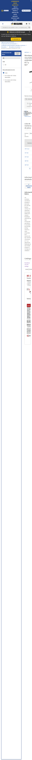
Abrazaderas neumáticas (14, 47)
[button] (26, 11)
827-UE (27, 165)
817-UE (27, 157)
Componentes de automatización (9, 43)
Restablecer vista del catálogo (27, 264)
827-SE (26, 161)
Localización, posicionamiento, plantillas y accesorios (13, 45)
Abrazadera (4, 47)
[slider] (29, 269)
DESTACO (27, 52)
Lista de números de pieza (26, 113)
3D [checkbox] (5, 64)
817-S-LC (27, 149)
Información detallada (28, 113)
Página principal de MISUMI (7, 42)
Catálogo (30, 113)
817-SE (26, 153)
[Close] (29, 32)
